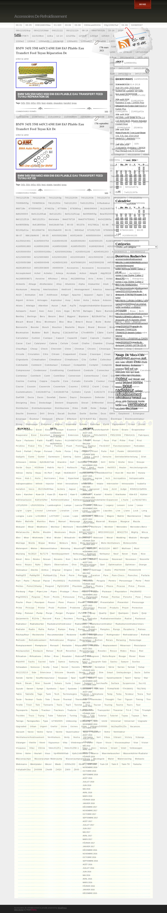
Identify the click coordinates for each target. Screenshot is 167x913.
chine (68, 349)
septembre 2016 (90, 861)
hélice (19, 473)
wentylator (36, 764)
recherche (38, 635)
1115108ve (38, 36)
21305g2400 (119, 90)
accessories (120, 268)
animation (30, 295)
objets (47, 564)
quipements (22, 618)
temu (119, 694)
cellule (64, 343)
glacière (62, 462)
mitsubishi (69, 538)
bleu (38, 322)
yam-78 (126, 764)
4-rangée (55, 155)
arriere (30, 300)
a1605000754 (41, 241)
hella (29, 473)
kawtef (97, 494)
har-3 (61, 467)
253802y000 (123, 128)
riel (141, 651)
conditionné (73, 370)
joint (114, 489)
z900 (76, 769)
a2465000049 (41, 262)
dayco (73, 397)
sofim (147, 672)
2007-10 (120, 84)
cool (104, 376)
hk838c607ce (105, 473)
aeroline (40, 279)
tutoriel (114, 716)
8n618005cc (121, 219)
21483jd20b (22, 117)
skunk (92, 672)
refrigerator (113, 635)
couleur (100, 381)
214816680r (120, 106)
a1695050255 (78, 246)
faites (58, 440)
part (18, 581)
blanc (137, 316)
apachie (76, 295)
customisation (132, 386)
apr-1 (109, 295)
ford (18, 451)
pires (75, 591)
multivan (126, 548)
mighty (134, 532)
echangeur (139, 413)
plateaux (107, 591)
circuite (20, 354)
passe (46, 581)
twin (145, 716)
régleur (72, 640)
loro (29, 516)
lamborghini (54, 505)
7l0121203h (71, 198)
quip (144, 613)
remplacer (41, 645)
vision (145, 743)
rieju (133, 651)
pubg (19, 613)
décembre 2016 (90, 850)
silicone (59, 672)
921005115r (118, 225)
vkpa (85, 748)
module (133, 538)
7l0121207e (119, 198)
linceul (39, 511)
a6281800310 (23, 268)
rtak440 (20, 662)
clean (107, 354)
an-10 (139, 289)
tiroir (29, 705)
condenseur (40, 370)
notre (93, 559)
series (121, 667)
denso (135, 397)
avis (58, 311)
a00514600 (76, 235)
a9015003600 (41, 268)
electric (103, 419)
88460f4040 (90, 208)
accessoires (103, 268)
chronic (92, 349)
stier (37, 683)
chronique (105, 349)
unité (104, 721)
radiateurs (81, 624)
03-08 (78, 25)
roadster (67, 656)
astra (86, 300)
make (19, 521)
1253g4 (94, 36)
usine (64, 726)
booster (35, 327)
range (81, 629)
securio (87, 667)
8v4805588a (22, 225)
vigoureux (53, 743)
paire (72, 575)
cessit (75, 343)
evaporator (22, 435)
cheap (34, 349)
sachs (31, 662)
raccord (47, 618)
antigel (64, 295)
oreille (34, 570)
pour (28, 602)
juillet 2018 (88, 782)
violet (90, 743)
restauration (23, 651)
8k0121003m (126, 214)
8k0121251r (39, 219)
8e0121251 (56, 214)
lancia (78, 505)
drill (42, 413)
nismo (36, 559)
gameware (54, 457)
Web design (18, 910)
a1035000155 (129, 235)
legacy (110, 505)
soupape (63, 678)
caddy (120, 333)
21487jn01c (38, 117)
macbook (86, 516)
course (20, 386)
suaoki (47, 683)
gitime (33, 462)
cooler (126, 376)
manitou (41, 521)
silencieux (45, 672)
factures (29, 440)
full (112, 451)
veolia (76, 737)
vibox (107, 737)
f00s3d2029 (100, 435)
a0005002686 (59, 235)
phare (89, 586)
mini (18, 538)
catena (53, 343)
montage (20, 543)
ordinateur (21, 570)
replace (95, 645)
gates (78, 457)
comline (143, 359)
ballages (88, 311)
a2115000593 (23, 257)
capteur (107, 338)
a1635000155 (59, 241)
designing (21, 403)
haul (83, 467)
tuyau (124, 716)
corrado (76, 381)
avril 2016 (87, 879)
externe (86, 435)
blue (70, 322)
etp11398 (85, 430)
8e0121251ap (72, 214)
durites (93, 413)
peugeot (49, 586)
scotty (46, 667)
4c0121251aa (49, 160)
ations (19, 306)
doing (113, 408)
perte (138, 581)
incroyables (120, 478)
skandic (71, 672)
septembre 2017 (90, 818)
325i (136, 144)
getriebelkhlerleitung (126, 457)
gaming (67, 457)
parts (26, 581)
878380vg (75, 208)
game (31, 457)
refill (83, 635)
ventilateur (119, 732)
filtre (122, 440)
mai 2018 (86, 789)
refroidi (145, 635)
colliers (119, 359)
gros (130, 462)
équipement (118, 424)
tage (40, 694)
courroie (136, 381)
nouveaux (131, 559)
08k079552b (98, 30)
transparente (87, 710)
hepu (38, 473)
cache (110, 333)
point (46, 597)
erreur (132, 424)
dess (33, 403)
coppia (43, 381)
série (111, 667)
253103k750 (139, 122)
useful (54, 726)
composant (121, 365)
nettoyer (91, 554)
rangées (105, 629)
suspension (129, 683)
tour (87, 705)
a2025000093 (114, 246)
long (144, 511)
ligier (19, 511)
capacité (72, 338)
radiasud (140, 618)
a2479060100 (78, 262)
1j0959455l (115, 63)
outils (108, 570)
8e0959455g (90, 214)
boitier (118, 322)
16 (144, 176)
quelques (123, 613)
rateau (142, 629)
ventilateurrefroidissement (30, 737)
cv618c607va (43, 392)
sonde (19, 678)
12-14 (59, 36)
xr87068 (92, 764)
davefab (51, 397)
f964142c (129, 435)
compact (65, 365)
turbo (83, 716)
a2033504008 (133, 246)
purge (49, 613)
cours (147, 381)
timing (139, 699)
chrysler (118, 349)
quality (102, 613)
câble (100, 333)
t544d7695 (113, 689)
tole (38, 705)
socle (137, 672)
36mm (45, 149)
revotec (102, 651)
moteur (52, 543)
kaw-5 (73, 494)
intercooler (112, 484)
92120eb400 (55, 230)
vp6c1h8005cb (80, 753)
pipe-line (42, 591)
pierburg (20, 591)
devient (59, 403)
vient (42, 743)
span (82, 678)
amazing (35, 289)
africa (64, 279)
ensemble (71, 424)
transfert (67, 103)
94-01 (68, 230)
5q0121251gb (123, 171)
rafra (41, 629)
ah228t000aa (78, 279)
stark (19, 683)
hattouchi (72, 467)
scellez (136, 662)
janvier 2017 (89, 846)
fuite (104, 451)
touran (97, 705)
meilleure (68, 527)
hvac (62, 478)
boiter (108, 322)
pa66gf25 (21, 575)
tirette (19, 705)
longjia (20, 516)
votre (28, 753)
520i (44, 165)
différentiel (98, 403)
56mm (123, 165)
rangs (116, 629)
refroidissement (37, 640)
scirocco (35, 667)
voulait (38, 753)
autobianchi (140, 306)
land (88, 505)
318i (120, 144)
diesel (85, 403)
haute (101, 467)
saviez (113, 662)
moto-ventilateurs (110, 543)
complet (93, 365)
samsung (74, 662)
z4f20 (59, 769)
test (148, 694)
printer (41, 608)
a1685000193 (113, 241)
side (34, 672)
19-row (112, 57)
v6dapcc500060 (98, 726)
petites (19, 586)
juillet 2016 (88, 868)
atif (147, 300)
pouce (147, 597)
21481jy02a (137, 111)
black (127, 316)
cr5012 (85, 386)
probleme (75, 608)
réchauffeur (22, 635)
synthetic (51, 689)
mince (145, 532)
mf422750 (122, 532)
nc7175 (44, 554)
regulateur (85, 640)
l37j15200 (21, 505)
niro (27, 559)
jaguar (72, 489)
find (131, 440)
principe (30, 608)
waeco (95, 753)
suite (68, 683)
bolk (127, 322)
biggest (71, 316)
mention (109, 527)
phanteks (77, 586)
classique (95, 354)
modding (121, 538)
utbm (84, 726)
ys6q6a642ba (23, 769)
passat (36, 581)
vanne (59, 732)
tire (148, 699)
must (136, 548)
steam (28, 683)
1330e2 (20, 41)
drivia (51, 413)
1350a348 (58, 41)
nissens (58, 559)
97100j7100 (93, 230)
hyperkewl (73, 478)
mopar (41, 543)
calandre (142, 333)
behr (141, 311)
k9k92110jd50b (138, 489)
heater (122, 467)
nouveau (103, 559)
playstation (121, 591)
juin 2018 (87, 785)
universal (116, 721)
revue (113, 651)
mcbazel (20, 527)
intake (100, 484)
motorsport (21, 548)
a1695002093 (41, 246)
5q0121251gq (141, 171)
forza (68, 451)
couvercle (44, 386)
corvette (88, 381)
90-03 (70, 225)
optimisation (115, 564)
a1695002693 (60, 246)
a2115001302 (59, 257)
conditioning (57, 370)
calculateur (22, 338)
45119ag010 (117, 155)
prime (19, 608)
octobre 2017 (89, 814)
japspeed (94, 489)
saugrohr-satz (99, 662)
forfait (27, 451)
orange (143, 564)
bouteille (70, 327)
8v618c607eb (56, 225)
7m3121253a (87, 203)
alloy (59, 284)
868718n (20, 208)
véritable (88, 737)
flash (69, 446)
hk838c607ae (86, 473)
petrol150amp (34, 586)
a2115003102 (114, 257)
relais (109, 640)
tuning (73, 716)
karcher (28, 494)
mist (49, 538)
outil (85, 570)
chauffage (21, 349)
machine (99, 516)
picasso (121, 586)
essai (39, 430)
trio (137, 710)
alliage (32, 284)
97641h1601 (127, 230)
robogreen (93, 656)
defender (100, 397)
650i (39, 103)
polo (80, 597)
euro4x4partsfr (101, 430)
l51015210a (37, 505)
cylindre (76, 392)
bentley (20, 316)
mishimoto (37, 538)
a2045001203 (101, 252)
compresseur (23, 370)
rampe (62, 629)
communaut (51, 365)
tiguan (128, 699)
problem (62, 608)
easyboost (124, 413)
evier (34, 435)
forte (58, 451)
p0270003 (119, 570)
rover (132, 656)
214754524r (121, 101)
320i (128, 144)
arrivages (42, 300)
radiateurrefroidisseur (59, 624)
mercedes (122, 527)
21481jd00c (121, 111)
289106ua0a (55, 138)
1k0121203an (23, 68)
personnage (125, 581)
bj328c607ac (99, 316)
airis (90, 279)
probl (51, 608)
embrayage (32, 424)
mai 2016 (86, 875)
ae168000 (134, 273)
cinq (129, 349)
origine (68, 570)
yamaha (137, 764)
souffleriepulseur (45, 678)
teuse (56, 699)
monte (32, 543)
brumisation (22, 333)
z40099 (38, 769)
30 (144, 226)
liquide (96, 511)
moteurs (64, 543)
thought (109, 699)
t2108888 (85, 689)
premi (81, 602)
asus (131, 300)
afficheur (53, 279)
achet (37, 273)
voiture (103, 748)
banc (99, 311)
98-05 (140, 230)
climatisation (39, 359)
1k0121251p (124, 74)
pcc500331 (75, 581)
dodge (103, 408)
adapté (93, 273)
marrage (88, 521)
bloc (61, 322)
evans (125, 430)
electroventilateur (134, 419)
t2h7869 (99, 689)
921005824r (134, 225)
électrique (116, 419)
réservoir (125, 645)
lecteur (98, 505)
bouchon (57, 327)
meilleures (82, 527)
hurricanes (50, 478)
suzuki (19, 689)
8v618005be (39, 225)
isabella (141, 484)
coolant (115, 376)
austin (119, 306)
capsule (94, 338)
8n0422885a (105, 219)
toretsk (78, 705)
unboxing (85, 721)
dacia (31, 397)
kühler (143, 494)
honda (141, 473)
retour (49, 651)
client (130, 354)
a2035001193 (83, 252)
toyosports (22, 710)
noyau (28, 564)
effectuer (72, 419)
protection (137, 608)
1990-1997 (52, 63)
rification (21, 656)
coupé (111, 381)
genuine (107, 457)
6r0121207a (131, 187)
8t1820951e (137, 219)
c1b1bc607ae (70, 333)
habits (50, 467)
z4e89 (49, 769)
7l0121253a (135, 198)
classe (83, 354)
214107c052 (138, 95)
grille (112, 462)
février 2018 (89, 800)
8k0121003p (143, 214)
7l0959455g (22, 203)
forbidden (139, 446)
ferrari (96, 440)
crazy (105, 386)
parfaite (145, 575)
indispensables (24, 484)
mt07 (115, 548)
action (83, 273)
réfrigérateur (96, 635)
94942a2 (79, 230)
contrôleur (59, 376)
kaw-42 (63, 494)
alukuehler (94, 284)
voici (93, 748)
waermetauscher (111, 753)
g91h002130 (134, 451)
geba (87, 457)
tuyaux (135, 716)
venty (67, 737)
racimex (68, 618)
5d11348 (144, 165)
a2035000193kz (43, 252)
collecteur (105, 359)
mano (52, 521)
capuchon (120, 338)
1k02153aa (22, 79)
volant (114, 748)
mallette (29, 521)
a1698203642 (96, 246)
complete (107, 365)
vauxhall (96, 732)
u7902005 (57, 721)
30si (112, 144)
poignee (36, 597)
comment (36, 365)
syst (62, 689)
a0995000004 (93, 235)
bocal (89, 322)
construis (145, 370)
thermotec (96, 699)
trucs (31, 716)
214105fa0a (122, 95)
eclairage (21, 419)
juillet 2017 (88, 825)
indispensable (136, 478)
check (44, 349)
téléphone (98, 694)
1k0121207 (124, 68)
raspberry (129, 629)
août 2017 (87, 821)
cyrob (87, 392)
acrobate (71, 273)
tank (48, 694)
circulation (34, 354)
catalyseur (40, 343)
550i (28, 103)
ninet (19, 559)
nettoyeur (105, 554)
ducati (61, 413)
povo (61, 602)
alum (106, 284)
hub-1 (28, 478)
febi (87, 440)
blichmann (50, 322)
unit (96, 721)
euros (115, 430)
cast (28, 343)
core (65, 381)
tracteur (45, 710)
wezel (48, 764)
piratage (64, 591)
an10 (19, 295)
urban (33, 726)
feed (44, 103)
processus (89, 608)
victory (128, 737)
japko (82, 489)
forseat (48, 451)
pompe (104, 597)
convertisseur (91, 376)
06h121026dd (41, 30)
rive (56, 656)
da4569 (20, 397)
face (18, 440)
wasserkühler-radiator (135, 753)
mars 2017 (87, 839)
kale (18, 494)
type (45, 721)
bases (123, 311)
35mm (35, 149)
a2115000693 (41, 257)
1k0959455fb (141, 79)
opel (102, 564)
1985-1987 (37, 63)
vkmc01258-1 (71, 748)
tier (119, 699)
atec (139, 300)
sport (128, 678)
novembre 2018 (90, 767)
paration (95, 575)
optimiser (130, 564)
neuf (116, 554)
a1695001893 (23, 246)
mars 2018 (87, 796)
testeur (29, 699)
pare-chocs (118, 575)
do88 (84, 408)
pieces (141, 586)
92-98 (105, 225)
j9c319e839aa (45, 489)
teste (19, 699)
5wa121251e (118, 176)
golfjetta (82, 462)
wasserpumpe (23, 759)
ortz (77, 570)
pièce (132, 586)
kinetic (108, 494)
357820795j (22, 149)
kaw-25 (51, 494)
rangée (93, 629)
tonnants (48, 705)
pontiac (116, 597)
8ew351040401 (108, 214)
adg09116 (106, 273)
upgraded (21, 726)
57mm (133, 165)
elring (19, 424)
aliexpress (138, 279)
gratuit (93, 462)
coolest (137, 376)
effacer (60, 419)
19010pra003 (127, 57)
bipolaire (84, 316)
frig (76, 451)
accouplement (23, 273)
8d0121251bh (143, 208)
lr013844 (41, 516)
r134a (35, 618)
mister (57, 538)
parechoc (133, 575)
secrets (76, 667)
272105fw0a (22, 138)
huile (38, 478)
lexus (140, 505)
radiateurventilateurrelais (130, 624)
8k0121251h (22, 219)
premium (92, 602)
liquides (108, 511)
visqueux (21, 748)
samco (61, 662)
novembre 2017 (90, 810)
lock (135, 511)
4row (126, 160)
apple (100, 295)
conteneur (21, 376)
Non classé (80, 559)
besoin (52, 316)
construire (131, 370)
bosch (45, 327)
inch (108, 478)
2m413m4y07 (117, 138)
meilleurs (96, 527)
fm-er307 (104, 446)
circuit (138, 349)
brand (91, 327)
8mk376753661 (86, 219)
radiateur (21, 624)
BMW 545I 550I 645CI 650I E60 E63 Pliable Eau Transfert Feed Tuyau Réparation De (50, 50)
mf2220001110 (106, 532)
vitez (32, 748)
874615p (49, 208)
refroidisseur (57, 640)
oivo (74, 564)
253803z (138, 128)
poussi (51, 602)
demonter (123, 397)
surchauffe (102, 683)
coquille (55, 381)
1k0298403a (38, 79)
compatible (80, 365)
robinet (79, 656)
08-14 (85, 30)
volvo (19, 753)
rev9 (59, 651)
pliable (49, 103)
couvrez (73, 386)
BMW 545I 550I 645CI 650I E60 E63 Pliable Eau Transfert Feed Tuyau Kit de (50, 126)
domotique (138, 408)
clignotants (22, 359)
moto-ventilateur (89, 543)
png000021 (22, 597)
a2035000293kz (63, 252)
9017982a (93, 225)
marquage (75, 521)
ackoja (59, 273)
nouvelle (144, 559)
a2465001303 (60, 262)
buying (56, 333)
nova (19, 564)
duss (103, 413)
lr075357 (54, 516)
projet (125, 608)
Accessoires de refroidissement (40, 16)
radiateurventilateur (101, 624)
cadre (131, 333)
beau (133, 311)
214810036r (137, 101)
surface (115, 683)
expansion (59, 435)
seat (55, 667)
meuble (47, 532)
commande (22, 365)
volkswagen (136, 748)
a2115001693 (77, 257)
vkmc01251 (55, 748)
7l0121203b (39, 198)
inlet (59, 484)
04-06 (125, 25)
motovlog (65, 548)
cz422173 (99, 392)
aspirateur (56, 300)
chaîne (86, 343)
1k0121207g (22, 74)
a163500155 (96, 241)
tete (47, 699)
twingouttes (33, 721)
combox (131, 359)
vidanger (21, 743)
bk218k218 (115, 316)
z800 (67, 769)
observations (61, 564)
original (56, 570)
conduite (89, 370)
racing (80, 618)
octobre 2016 (89, 857)
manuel (62, 521)
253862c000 (122, 133)
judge (123, 489)
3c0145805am (119, 149)
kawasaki (86, 494)
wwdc (58, 764)
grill (103, 462)
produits (114, 608)
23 (144, 223)
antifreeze (52, 295)
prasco (71, 602)
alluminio (70, 284)
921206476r (38, 230)
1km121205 (22, 84)
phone (109, 586)
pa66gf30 (35, 575)
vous (47, 753)
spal (73, 678)
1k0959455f (124, 79)
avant (33, 311)
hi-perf (48, 473)
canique (47, 338)
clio (84, 359)
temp (110, 694)
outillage (96, 570)
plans (85, 591)
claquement (69, 354)
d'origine (145, 392)
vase (85, 732)
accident (134, 268)
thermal (67, 699)
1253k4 (105, 36)
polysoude (92, 597)
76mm (118, 192)
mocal (110, 538)
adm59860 (120, 273)
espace (29, 430)
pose (138, 597)
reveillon (71, 651)
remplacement (24, 645)
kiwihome (121, 494)
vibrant (117, 737)
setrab (131, 667)
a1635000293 (78, 241)
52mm (53, 165)
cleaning (119, 354)
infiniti (39, 484)
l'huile (125, 500)
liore (75, 511)
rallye (51, 629)
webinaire (21, 764)
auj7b (73, 306)
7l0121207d (103, 198)
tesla (140, 694)
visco (108, 743)
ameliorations (50, 289)
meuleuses (60, 532)
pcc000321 (59, 581)
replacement (110, 645)
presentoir (123, 602)
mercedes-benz (138, 527)
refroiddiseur (130, 635)
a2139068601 (132, 257)
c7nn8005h (87, 333)
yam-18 (104, 764)
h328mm (39, 467)
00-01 (19, 25)
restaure (38, 651)
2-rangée (52, 84)
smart (110, 672)
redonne (71, 635)
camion (36, 338)
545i (23, 103)
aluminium (130, 284)
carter (144, 338)
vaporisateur (72, 732)
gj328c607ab (47, 462)
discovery (132, 403)
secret (64, 667)
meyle (72, 532)
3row (44, 155)
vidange (140, 737)
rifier (47, 656)
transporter (104, 710)
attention (43, 306)
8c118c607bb (107, 208)
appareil (88, 295)
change (110, 343)
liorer (85, 511)
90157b (81, 225)
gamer (41, 457)
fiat (114, 440)
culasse (116, 386)
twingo (19, 721)
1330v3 (31, 41)
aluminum (145, 284)
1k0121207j (39, 74)
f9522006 (115, 435)
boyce (81, 327)
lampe (68, 505)
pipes (54, 591)
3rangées (33, 155)
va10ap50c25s (119, 726)
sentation (100, 667)
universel (129, 721)
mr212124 (104, 548)
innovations (72, 484)
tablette (29, 694)
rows (142, 656)
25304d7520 (133, 117)
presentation (107, 602)
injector (50, 484)
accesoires (73, 268)
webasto (139, 759)
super (77, 683)
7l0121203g (55, 198)
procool (102, 608)
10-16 (111, 30)
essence (71, 430)
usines (74, 726)
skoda (82, 672)
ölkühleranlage (88, 564)
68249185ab (132, 181)
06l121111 (57, 30)
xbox (81, 764)
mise (26, 538)
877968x (62, 208)
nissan (47, 559)
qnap (93, 613)
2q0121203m (23, 144)
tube (50, 716)
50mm (135, 160)
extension (73, 435)
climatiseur (55, 359)
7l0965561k (38, 203)
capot (84, 338)
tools (59, 705)
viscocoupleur (122, 743)
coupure (123, 381)
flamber (58, 446)
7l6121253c (54, 203)
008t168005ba (43, 25)
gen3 (96, 457)
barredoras (111, 311)
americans (110, 289)
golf (72, 462)
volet (123, 748)
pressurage (138, 602)
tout (138, 705)
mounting (79, 548)
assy (67, 300)
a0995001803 (111, 235)
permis (112, 581)
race (57, 618)
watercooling (125, 759)
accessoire (88, 268)
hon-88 (131, 473)
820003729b (120, 203)
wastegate (99, 759)
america (97, 289)
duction (72, 413)
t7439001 (128, 689)
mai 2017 (86, 832)
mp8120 (91, 548)
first (139, 440)
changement (124, 343)
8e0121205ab (38, 214)
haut (91, 467)
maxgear (125, 521)
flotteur (92, 446)
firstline (20, 446)
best (61, 316)
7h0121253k (22, 198)
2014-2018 (134, 84)
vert (99, 737)
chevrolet (56, 349)
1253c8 (83, 36)
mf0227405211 (87, 532)
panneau (82, 575)
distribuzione (62, 408)
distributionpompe (41, 408)
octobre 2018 (89, 771)
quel (112, 613)
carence (133, 338)
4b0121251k (32, 160)
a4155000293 (96, 262)
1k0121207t (55, 74)
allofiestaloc (46, 284)
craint (95, 386)
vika (65, 743)
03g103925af (111, 25)
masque (113, 521)
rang (72, 629)
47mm (19, 160)
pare (105, 575)
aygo (67, 311)
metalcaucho (23, 532)
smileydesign (123, 672)
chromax (79, 349)
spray (137, 678)
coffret (93, 359)
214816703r (136, 106)
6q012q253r (115, 187)
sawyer (125, 662)
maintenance (134, 516)
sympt (40, 689)
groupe (140, 462)
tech (56, 694)
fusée (121, 451)
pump (40, 613)
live (118, 511)
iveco (31, 489)
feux (106, 440)
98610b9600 (32, 235)
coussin (31, 386)
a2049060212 (137, 252)
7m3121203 (70, 203)
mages (110, 516)
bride (112, 327)
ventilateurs (54, 737)
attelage (30, 306)
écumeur (34, 419)
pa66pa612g (50, 575)
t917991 (141, 689)
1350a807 (86, 41)
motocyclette (130, 543)
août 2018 (87, 778)
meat (30, 527)
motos (34, 548)
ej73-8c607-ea (88, 419)
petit (147, 581)
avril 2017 (87, 836)
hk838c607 (70, 473)
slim (101, 672)
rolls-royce (108, 656)
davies (63, 397)
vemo (107, 732)
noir (68, 559)
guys (28, 467)
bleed (30, 322)
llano (127, 511)
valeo (40, 732)
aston (77, 300)
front (95, 451)
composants (137, 365)
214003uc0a (135, 90)
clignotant (142, 354)
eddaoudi (47, 419)
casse (19, 343)
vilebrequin (77, 743)
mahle (120, 516)
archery (129, 295)
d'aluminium (114, 392)
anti (41, 295)
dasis (40, 397)
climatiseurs (71, 359)
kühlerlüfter (41, 500)
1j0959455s (130, 63)
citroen (56, 354)
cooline (20, 381)
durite (83, 413)
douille (20, 413)
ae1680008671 (24, 279)
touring (108, 705)
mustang (20, 554)
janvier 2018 (89, 803)
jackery (61, 489)
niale (134, 554)
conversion (74, 376)
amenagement (82, 289)
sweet (30, 689)
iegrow (98, 478)
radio (32, 629)
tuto (92, 716)
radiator (20, 629)
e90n (112, 413)
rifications (35, 656)
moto (74, 543)
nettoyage (78, 554)
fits (40, 446)
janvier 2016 (89, 890)
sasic (85, 662)
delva (111, 397)
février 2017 (89, 843)
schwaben (21, 667)
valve (49, 732)
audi (64, 306)
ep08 (106, 424)
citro (45, 354)
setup (141, 667)
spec (100, 678)
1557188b (112, 47)
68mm (146, 181)
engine (58, 424)
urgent (43, 726)
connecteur (103, 370)
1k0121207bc (141, 68)
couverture (59, 386)
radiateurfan (37, 624)
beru (42, 316)
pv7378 (82, 613)
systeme (72, 689)
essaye (60, 430)
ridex (123, 651)
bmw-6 (79, 322)
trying (41, 716)
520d (35, 165)
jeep (105, 489)
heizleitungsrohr (139, 467)
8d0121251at (125, 208)
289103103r (38, 138)
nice (143, 554)
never (125, 554)
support (88, 683)
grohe (121, 462)
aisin (118, 279)
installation (87, 484)
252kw (119, 117)
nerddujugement (60, 554)
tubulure (61, 716)
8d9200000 (22, 214)
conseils (117, 370)
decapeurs (86, 397)
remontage (135, 640)
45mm (146, 155)
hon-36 (119, 473)
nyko (38, 564)
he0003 (111, 467)
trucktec (20, 716)
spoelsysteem (114, 678)
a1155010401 (23, 241)
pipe (31, 591)
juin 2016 (87, 872)
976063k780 (110, 230)
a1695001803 (131, 241)
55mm (113, 165)
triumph (146, 710)
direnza (111, 403)
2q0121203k (133, 138)
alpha (82, 284)
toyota (34, 710)
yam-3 (115, 764)
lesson (121, 505)
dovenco (31, 413)
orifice (44, 570)
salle (52, 662)
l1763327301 (139, 500)
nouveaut (117, 559)
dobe (93, 408)
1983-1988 (22, 63)
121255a (70, 36)
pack (62, 575)
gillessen (21, 462)
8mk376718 (69, 219)
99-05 (45, 235)
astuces (107, 300)
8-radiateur (103, 203)
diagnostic (72, 403)
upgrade (142, 721)
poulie (19, 602)
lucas (66, 516)
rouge (122, 656)
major (147, 516)
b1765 (76, 311)
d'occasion (131, 392)
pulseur (29, 613)
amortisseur (126, 289)
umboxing (71, 721)
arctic (140, 295)
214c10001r (54, 117)
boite (98, 322)
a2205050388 (23, 262)
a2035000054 (23, 252)
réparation (81, 645)
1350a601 (72, 41)
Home (142, 4)
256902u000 (138, 133)
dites (75, 408)
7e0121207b (131, 192)
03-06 (68, 25)
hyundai (87, 478)
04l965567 (137, 25)
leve (130, 505)
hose (19, 478)
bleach (19, 322)
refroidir (20, 640)
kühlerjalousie (24, 500)
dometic (124, 408)
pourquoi (40, 602)
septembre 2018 (90, 775)
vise (136, 743)
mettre (36, 532)
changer (139, 343)
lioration (64, 511)
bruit (135, 327)
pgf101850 (63, 586)
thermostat (81, 699)
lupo (75, 516)
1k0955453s (54, 79)
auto (128, 306)
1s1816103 (38, 84)
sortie (29, 678)
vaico (31, 732)
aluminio (116, 284)
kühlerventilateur (60, 500)
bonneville (21, 327)
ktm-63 (133, 494)
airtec (100, 279)
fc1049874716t (73, 440)
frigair (85, 451)
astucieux (120, 300)
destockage (45, 403)
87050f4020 (35, 208)
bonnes (137, 322)
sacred (42, 662)
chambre (98, 343)
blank (146, 316)
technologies (70, 694)
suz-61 (142, 683)
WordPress (62, 908)
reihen (99, 640)
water (111, 759)
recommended (55, 635)
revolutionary (87, 651)
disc (121, 403)
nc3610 (32, 554)
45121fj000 (134, 155)
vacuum (20, 732)
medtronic (42, 527)
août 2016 (87, 864)
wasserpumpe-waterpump (48, 759)
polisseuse (69, 597)
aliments (20, 284)
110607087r (22, 36)
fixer (48, 446)
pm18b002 (136, 591)
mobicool (98, 538)
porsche (127, 597)
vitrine (41, 748)
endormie (46, 424)
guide (19, 467)
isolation (20, 489)
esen (18, 430)
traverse (118, 710)
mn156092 (84, 538)
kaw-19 (40, 494)
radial (128, 618)
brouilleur (124, 327)
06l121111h (72, 30)
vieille (32, 743)
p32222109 (135, 570)
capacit (60, 338)
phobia (99, 586)
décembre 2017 (90, 807)
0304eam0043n (92, 25)
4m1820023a (113, 160)
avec (41, 311)
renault (54, 645)
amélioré (66, 289)
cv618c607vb (61, 392)
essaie (49, 430)
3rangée (20, 155)
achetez (48, 273)
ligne (29, 511)
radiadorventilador (111, 618)
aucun (55, 306)
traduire (71, 710)
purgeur (70, 613)
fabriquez (143, 435)
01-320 (57, 25)
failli (40, 440)
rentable (67, 645)
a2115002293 (96, 257)
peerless (88, 581)
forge (38, 451)
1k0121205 (40, 68)
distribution (22, 408)
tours (130, 705)
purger (59, 613)
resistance (140, 645)
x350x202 (70, 764)
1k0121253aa (142, 74)
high (58, 473)
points (56, 597)
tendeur (129, 694)
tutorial (102, 716)
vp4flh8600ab (61, 753)
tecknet (84, 694)
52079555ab (22, 165)
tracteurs (59, 710)
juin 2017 (87, 828)
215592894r (70, 117)
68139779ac (115, 181)
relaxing (121, 640)
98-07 (19, 235)
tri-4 (128, 710)
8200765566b (137, 203)
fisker (31, 446)
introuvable (128, 484)
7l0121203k (87, 198)
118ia (50, 36)
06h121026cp (23, 30)
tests (39, 699)
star (146, 678)
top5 (68, 705)
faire (49, 440)
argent (19, 300)
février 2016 (89, 886)
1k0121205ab (56, 68)
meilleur (55, 527)
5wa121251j (135, 176)
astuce (95, 300)
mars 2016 (87, 882)
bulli (46, 333)
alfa (127, 279)
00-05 (29, 25)
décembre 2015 (90, 893)
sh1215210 (22, 672)
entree (83, 424)
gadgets (20, 457)
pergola (101, 581)
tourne (119, 705)
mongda (144, 538)
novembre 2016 (90, 854)
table (19, 694)
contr (47, 376)
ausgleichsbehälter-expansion (95, 306)
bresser (102, 327)
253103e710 (123, 122)
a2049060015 (119, 252)
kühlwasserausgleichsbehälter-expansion (95, 500)
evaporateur (138, 430)
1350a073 (44, 41)
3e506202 (135, 149)
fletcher (80, 446)
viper (99, 743)
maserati (100, 521)
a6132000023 (133, 262)
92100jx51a (22, 230)
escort (142, 424)
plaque (95, 591)
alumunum (21, 289)
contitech (36, 376)
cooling (32, 381)
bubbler (36, 333)
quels (135, 613)
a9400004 (58, 268)
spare (91, 678)
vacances (135, 726)
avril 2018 (87, 793)
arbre (118, 295)
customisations (24, 392)
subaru (58, 683)
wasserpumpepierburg (78, 759)
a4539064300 (114, 262)
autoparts (21, 311)
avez (50, 311)
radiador (92, 618)
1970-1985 (143, 57)
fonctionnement (121, 446)
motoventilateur (49, 548)
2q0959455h (40, 144)
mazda (136, 521)
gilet (143, 457)
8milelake (54, 219)
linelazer (51, 511)
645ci (33, 103)
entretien (95, 424)
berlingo (32, 316)
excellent (45, 435)
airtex (109, 279)
